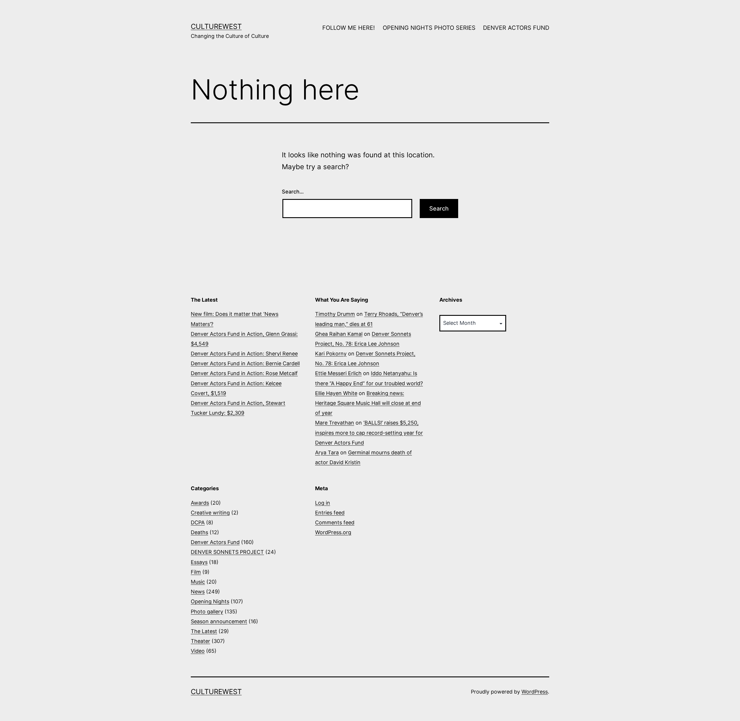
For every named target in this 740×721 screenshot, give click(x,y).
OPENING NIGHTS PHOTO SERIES (429, 27)
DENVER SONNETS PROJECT (227, 552)
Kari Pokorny (331, 354)
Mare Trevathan (334, 423)
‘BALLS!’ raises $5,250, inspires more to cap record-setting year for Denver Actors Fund (369, 432)
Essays (199, 562)
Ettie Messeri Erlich (338, 373)
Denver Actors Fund (215, 542)
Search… (293, 192)
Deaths (199, 532)
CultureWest (216, 26)
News (198, 592)
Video (198, 651)
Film (196, 572)
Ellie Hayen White (336, 393)
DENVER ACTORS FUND (516, 27)
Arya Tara (327, 452)
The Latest (204, 631)
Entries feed (330, 513)
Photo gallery (207, 611)
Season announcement (219, 621)
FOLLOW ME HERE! (348, 27)
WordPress (534, 692)
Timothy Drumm (335, 314)
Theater (200, 641)
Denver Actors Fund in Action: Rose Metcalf (244, 373)
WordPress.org (333, 532)
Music (198, 582)
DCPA (198, 522)
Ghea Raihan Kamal (338, 334)
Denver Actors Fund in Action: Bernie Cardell (245, 363)
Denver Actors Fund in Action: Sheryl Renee (244, 354)
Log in (322, 503)
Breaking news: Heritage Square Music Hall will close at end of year (368, 403)
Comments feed (334, 522)
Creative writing (210, 513)
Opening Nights (210, 601)
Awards (200, 503)
